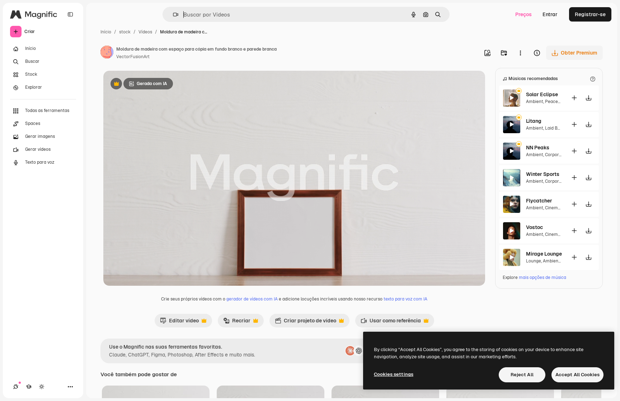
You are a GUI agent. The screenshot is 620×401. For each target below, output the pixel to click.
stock (125, 32)
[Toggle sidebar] (70, 14)
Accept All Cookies (577, 375)
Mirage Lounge (544, 254)
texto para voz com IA (405, 299)
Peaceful (554, 101)
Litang (533, 121)
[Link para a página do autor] (106, 53)
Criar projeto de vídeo (305, 322)
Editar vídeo (179, 322)
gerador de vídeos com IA (252, 299)
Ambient (534, 101)
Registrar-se (590, 14)
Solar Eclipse (542, 94)
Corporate (555, 155)
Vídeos (145, 32)
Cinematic (555, 208)
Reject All (522, 375)
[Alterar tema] (41, 386)
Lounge (533, 261)
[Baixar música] (588, 97)
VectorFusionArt (133, 57)
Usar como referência (391, 322)
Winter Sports (542, 174)
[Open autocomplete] (173, 14)
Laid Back (555, 128)
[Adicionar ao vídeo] (574, 97)
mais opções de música (542, 277)
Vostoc (534, 227)
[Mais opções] (520, 53)
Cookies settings (393, 374)
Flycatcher (539, 200)
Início (105, 32)
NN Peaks (537, 147)
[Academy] (28, 386)
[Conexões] (16, 386)
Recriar (236, 322)
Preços (523, 14)
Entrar (550, 14)
